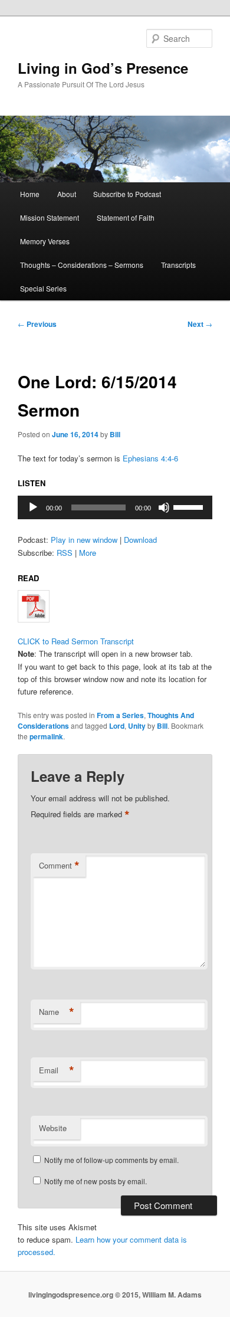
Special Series (43, 288)
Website (53, 1127)
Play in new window (84, 539)
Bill (115, 434)
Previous (37, 324)
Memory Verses (45, 241)
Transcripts (178, 265)
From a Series (120, 715)
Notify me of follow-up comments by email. (111, 1160)
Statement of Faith (126, 217)
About (66, 194)
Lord (116, 725)
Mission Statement (49, 217)
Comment (59, 865)
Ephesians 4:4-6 (150, 458)
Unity (137, 725)
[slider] (189, 506)
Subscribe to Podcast (127, 194)
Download (140, 539)
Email (56, 1070)
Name (56, 1012)
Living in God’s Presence (103, 68)
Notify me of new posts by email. (95, 1181)
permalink (46, 736)
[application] (115, 507)
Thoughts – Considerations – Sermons (81, 265)
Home (30, 194)
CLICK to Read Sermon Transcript (76, 641)
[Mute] (164, 507)
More (87, 552)
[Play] (33, 507)
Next (200, 324)
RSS (65, 552)
